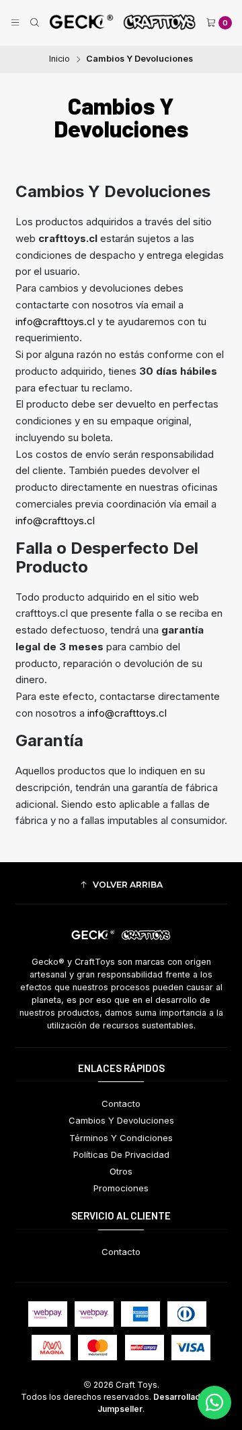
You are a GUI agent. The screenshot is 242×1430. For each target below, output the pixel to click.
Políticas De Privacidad (121, 1154)
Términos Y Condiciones (121, 1137)
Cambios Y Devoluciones (121, 1120)
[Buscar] (34, 23)
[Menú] (15, 23)
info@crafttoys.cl (55, 321)
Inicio (59, 59)
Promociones (121, 1188)
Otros (121, 1171)
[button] (121, 884)
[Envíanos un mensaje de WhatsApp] (214, 1402)
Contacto (121, 1103)
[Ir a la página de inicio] (123, 22)
